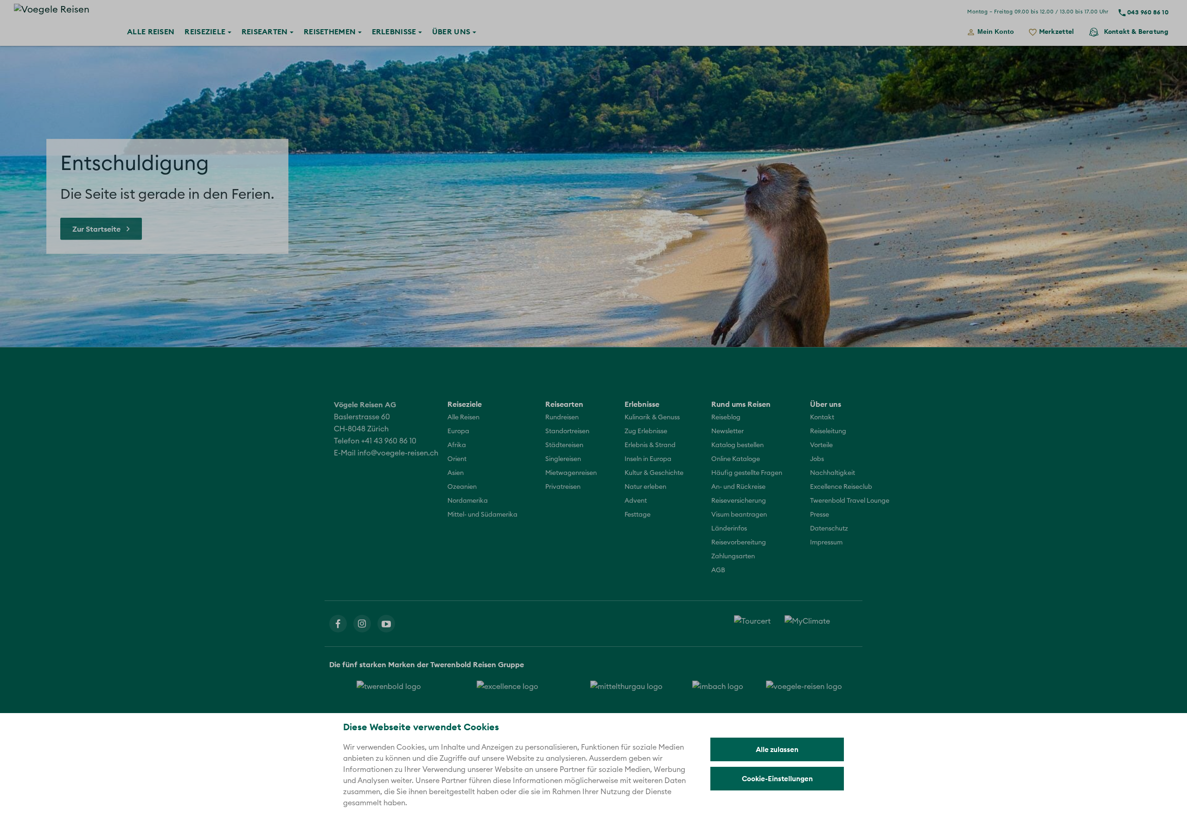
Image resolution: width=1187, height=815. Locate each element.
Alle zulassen (777, 749)
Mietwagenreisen (571, 473)
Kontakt (1136, 31)
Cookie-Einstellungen (777, 778)
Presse (819, 515)
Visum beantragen (739, 515)
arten (266, 31)
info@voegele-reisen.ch (397, 453)
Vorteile (821, 445)
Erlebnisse (394, 31)
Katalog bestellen (737, 445)
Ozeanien (462, 487)
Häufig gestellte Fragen (746, 473)
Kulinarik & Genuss (652, 417)
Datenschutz (829, 528)
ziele (206, 31)
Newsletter (727, 431)
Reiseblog (725, 417)
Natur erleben (645, 487)
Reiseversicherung (738, 501)
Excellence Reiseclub (841, 487)
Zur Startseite (96, 229)
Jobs (817, 459)
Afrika (456, 445)
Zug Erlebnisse (646, 431)
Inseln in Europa (648, 459)
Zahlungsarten (733, 556)
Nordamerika (467, 501)
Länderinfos (729, 528)
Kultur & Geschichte (654, 473)
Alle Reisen (463, 417)
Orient (456, 459)
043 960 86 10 (1148, 12)
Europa (458, 431)
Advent (636, 501)
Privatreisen (563, 487)
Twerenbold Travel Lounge (849, 501)
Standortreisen (567, 431)
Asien (455, 473)
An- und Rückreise (738, 487)
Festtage (638, 515)
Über (451, 31)
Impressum (826, 542)
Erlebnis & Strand (650, 445)
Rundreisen (562, 417)
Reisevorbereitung (738, 542)
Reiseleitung (828, 431)
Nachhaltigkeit (832, 473)
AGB (718, 570)
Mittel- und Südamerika (482, 515)
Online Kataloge (735, 459)
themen (331, 31)
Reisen (150, 31)
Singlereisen (563, 459)
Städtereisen (564, 445)
